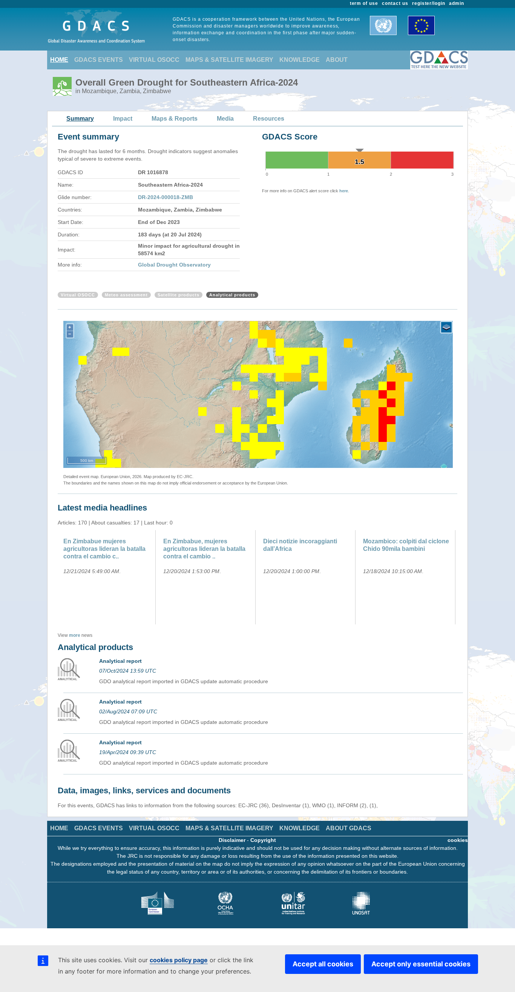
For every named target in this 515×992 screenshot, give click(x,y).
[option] (108, 577)
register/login (428, 3)
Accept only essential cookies (421, 964)
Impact (122, 118)
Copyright (263, 840)
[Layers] (446, 327)
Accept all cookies (323, 964)
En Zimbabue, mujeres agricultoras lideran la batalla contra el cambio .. (204, 549)
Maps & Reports (175, 118)
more (74, 635)
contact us (395, 3)
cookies (458, 840)
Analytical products (232, 295)
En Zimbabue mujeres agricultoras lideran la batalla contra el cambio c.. (104, 549)
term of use (364, 3)
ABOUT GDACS (348, 828)
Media (225, 118)
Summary (80, 118)
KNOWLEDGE (299, 60)
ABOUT (337, 60)
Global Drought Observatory (174, 265)
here (343, 191)
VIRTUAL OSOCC (154, 60)
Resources (268, 118)
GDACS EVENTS (98, 60)
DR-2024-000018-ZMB (165, 197)
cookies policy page (179, 960)
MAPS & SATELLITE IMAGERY (229, 60)
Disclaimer (232, 840)
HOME (59, 60)
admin (456, 3)
